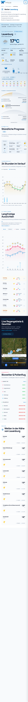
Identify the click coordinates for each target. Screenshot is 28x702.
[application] (14, 188)
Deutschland (8, 6)
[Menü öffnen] (25, 2)
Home (2, 6)
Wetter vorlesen (19, 31)
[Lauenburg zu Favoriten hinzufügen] (15, 34)
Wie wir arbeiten (5, 225)
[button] (5, 146)
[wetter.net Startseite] (6, 2)
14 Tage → (13, 77)
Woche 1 (4, 229)
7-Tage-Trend (5, 77)
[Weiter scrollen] (25, 147)
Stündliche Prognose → (8, 79)
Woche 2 (10, 229)
